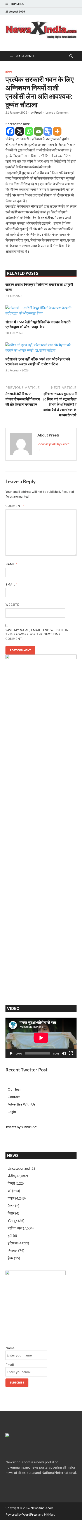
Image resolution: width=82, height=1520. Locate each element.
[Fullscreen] (71, 1053)
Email (11, 584)
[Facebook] (10, 131)
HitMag (49, 1514)
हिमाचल (12, 1250)
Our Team (15, 1089)
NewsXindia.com (42, 1508)
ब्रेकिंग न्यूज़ (15, 1228)
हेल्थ (10, 1258)
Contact (14, 1097)
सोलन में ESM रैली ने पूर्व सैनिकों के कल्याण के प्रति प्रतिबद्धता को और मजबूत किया (38, 324)
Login (12, 1111)
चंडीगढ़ (12, 1176)
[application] (41, 1038)
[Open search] (71, 56)
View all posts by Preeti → (53, 446)
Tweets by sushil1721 (21, 1127)
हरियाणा (8, 71)
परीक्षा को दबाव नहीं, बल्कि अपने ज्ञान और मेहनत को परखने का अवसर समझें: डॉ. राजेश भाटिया (37, 361)
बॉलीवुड (12, 1220)
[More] (57, 131)
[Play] (11, 1053)
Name (11, 564)
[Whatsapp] (29, 131)
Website (12, 604)
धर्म (9, 1191)
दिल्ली (11, 1183)
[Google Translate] (48, 131)
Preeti (38, 112)
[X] (19, 131)
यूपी (10, 1235)
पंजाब (11, 1198)
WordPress (30, 1514)
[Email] (38, 131)
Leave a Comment (56, 112)
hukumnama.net (17, 1467)
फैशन (11, 1206)
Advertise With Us (21, 1104)
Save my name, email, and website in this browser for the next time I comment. (37, 634)
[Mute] (64, 1053)
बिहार (11, 1213)
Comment (14, 505)
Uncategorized (19, 1168)
